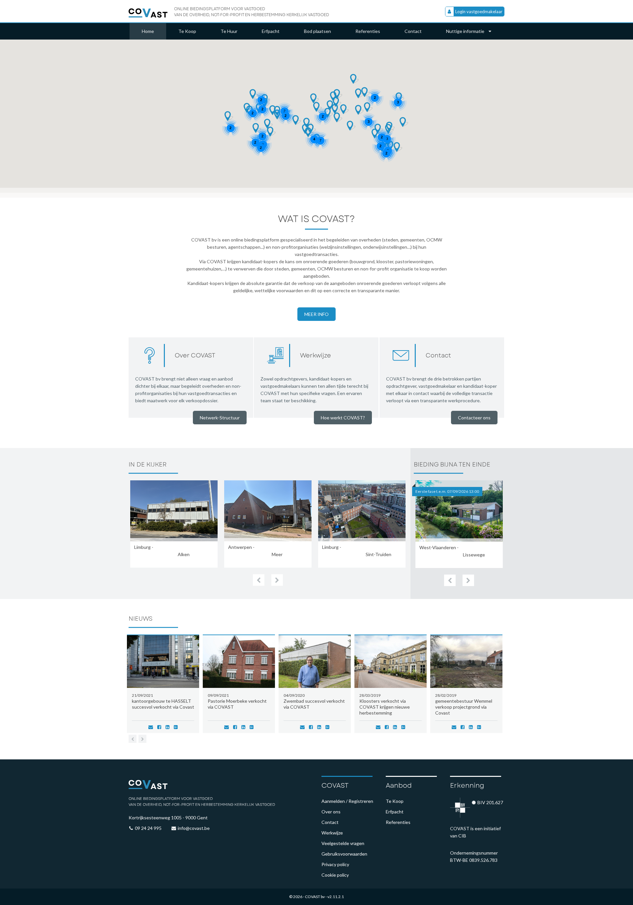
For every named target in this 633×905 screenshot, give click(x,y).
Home (148, 31)
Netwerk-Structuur (220, 417)
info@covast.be (194, 828)
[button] (229, 116)
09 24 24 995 (148, 828)
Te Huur (229, 31)
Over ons (331, 811)
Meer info (316, 314)
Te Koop (187, 31)
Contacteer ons (474, 417)
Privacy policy (335, 864)
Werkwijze (332, 832)
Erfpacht (271, 31)
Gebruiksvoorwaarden (344, 854)
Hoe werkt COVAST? (343, 417)
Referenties (367, 31)
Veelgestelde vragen (342, 843)
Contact (413, 31)
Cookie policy (335, 875)
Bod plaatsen (317, 31)
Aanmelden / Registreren (347, 801)
